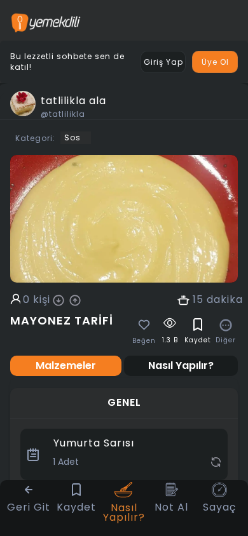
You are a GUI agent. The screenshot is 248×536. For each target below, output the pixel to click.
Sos (72, 137)
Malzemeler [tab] (66, 365)
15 (198, 300)
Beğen (144, 341)
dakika (225, 300)
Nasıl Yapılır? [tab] (181, 365)
